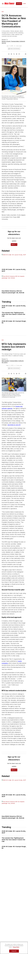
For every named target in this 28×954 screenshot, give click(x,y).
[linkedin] (11, 54)
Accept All (14, 951)
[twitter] (14, 54)
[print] (25, 54)
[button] (3, 4)
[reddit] (16, 54)
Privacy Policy (16, 947)
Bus (3, 11)
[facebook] (9, 54)
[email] (19, 54)
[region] (14, 948)
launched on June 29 (14, 425)
